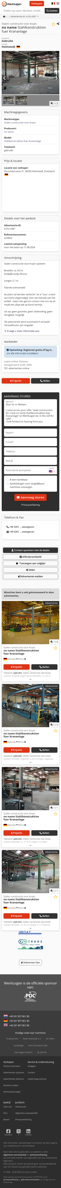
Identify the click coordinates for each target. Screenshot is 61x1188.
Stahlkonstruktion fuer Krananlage (22, 141)
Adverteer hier (31, 962)
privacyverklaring (10, 1179)
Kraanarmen (12, 1038)
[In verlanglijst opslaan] (53, 24)
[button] (57, 3)
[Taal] (53, 3)
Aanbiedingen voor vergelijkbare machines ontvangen (27, 485)
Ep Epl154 (42, 1052)
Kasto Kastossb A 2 (32, 1038)
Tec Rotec (50, 1038)
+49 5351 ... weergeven (21, 526)
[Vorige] (4, 78)
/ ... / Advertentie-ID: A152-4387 (21, 16)
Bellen (46, 380)
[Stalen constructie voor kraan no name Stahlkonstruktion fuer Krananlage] (30, 622)
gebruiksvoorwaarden (30, 1179)
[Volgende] (56, 78)
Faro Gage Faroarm (23, 1052)
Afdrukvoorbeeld (31, 556)
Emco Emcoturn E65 (38, 1045)
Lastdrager (19, 1045)
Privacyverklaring (30, 504)
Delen (31, 569)
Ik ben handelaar (19, 479)
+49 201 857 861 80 (19, 1016)
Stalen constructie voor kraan (20, 122)
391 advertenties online (16, 368)
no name (9, 131)
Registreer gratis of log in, (37, 349)
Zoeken (53, 10)
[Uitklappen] (30, 679)
